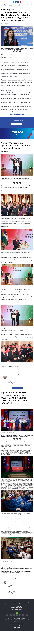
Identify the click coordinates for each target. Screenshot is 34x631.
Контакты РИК (4, 603)
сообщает (29, 453)
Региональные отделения (27, 602)
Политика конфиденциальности (17, 621)
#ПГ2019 (21, 114)
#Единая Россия (13, 114)
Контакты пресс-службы (16, 603)
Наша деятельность (7, 4)
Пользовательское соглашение (17, 620)
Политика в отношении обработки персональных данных (17, 622)
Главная (2, 4)
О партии (3, 602)
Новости (12, 4)
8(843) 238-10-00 (17, 608)
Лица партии (14, 602)
